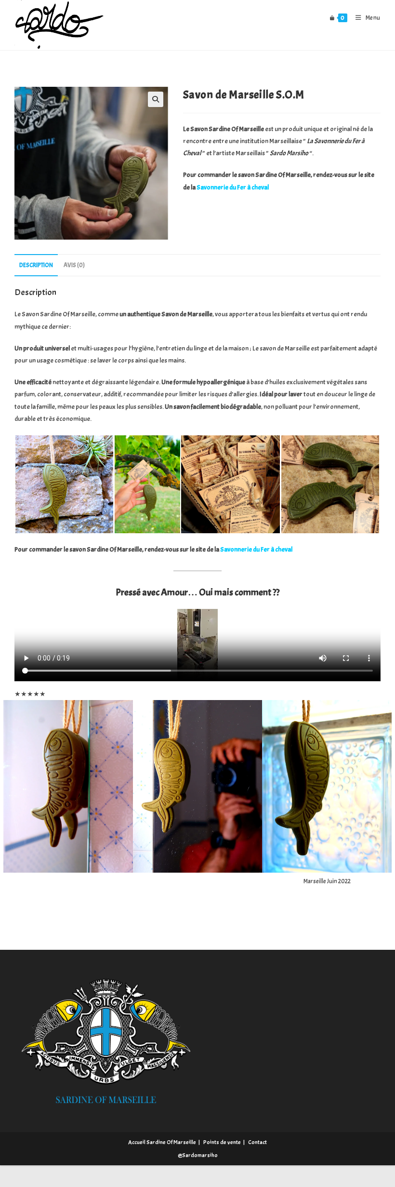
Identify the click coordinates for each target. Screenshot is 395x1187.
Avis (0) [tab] (74, 265)
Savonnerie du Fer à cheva (232, 187)
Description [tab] (36, 265)
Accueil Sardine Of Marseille (162, 1142)
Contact (257, 1142)
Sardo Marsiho (289, 153)
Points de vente (222, 1142)
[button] (155, 99)
